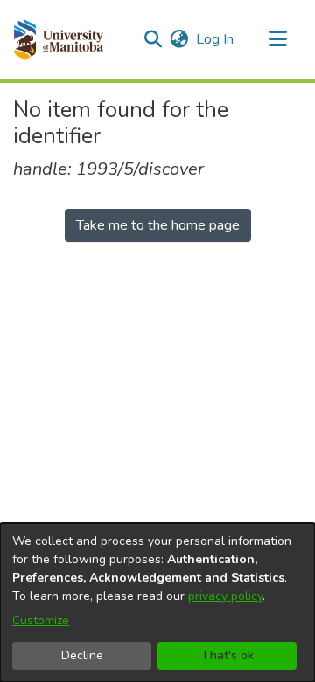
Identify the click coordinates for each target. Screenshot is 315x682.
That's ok (227, 655)
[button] (58, 39)
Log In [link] (215, 39)
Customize (40, 620)
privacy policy (225, 596)
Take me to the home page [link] (158, 225)
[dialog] (157, 602)
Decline (82, 655)
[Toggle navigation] (277, 39)
